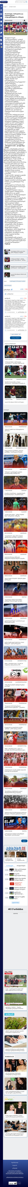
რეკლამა (14, 1165)
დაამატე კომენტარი (16, 337)
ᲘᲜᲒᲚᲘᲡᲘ (24, 597)
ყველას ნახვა (15, 902)
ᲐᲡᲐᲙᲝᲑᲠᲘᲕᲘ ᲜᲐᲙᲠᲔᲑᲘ (21, 682)
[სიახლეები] (16, 849)
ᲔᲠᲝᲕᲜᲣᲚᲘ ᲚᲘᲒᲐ (22, 660)
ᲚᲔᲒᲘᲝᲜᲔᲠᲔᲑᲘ (23, 426)
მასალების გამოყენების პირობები (14, 1173)
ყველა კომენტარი (15, 334)
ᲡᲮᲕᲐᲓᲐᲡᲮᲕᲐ (23, 533)
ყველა (24, 840)
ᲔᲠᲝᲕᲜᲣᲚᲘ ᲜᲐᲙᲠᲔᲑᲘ (21, 448)
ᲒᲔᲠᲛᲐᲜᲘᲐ (24, 490)
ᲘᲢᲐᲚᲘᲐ (24, 831)
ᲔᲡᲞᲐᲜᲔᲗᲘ (24, 511)
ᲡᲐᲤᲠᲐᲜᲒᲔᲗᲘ (23, 469)
